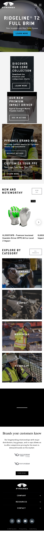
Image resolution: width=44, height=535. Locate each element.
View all (36, 191)
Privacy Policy (23, 529)
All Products (35, 252)
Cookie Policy (33, 529)
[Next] (38, 222)
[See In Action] (22, 107)
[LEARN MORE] (22, 73)
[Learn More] (22, 170)
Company (21, 496)
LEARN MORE (23, 416)
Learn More (22, 33)
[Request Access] (22, 141)
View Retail (22, 473)
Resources (21, 502)
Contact (21, 508)
